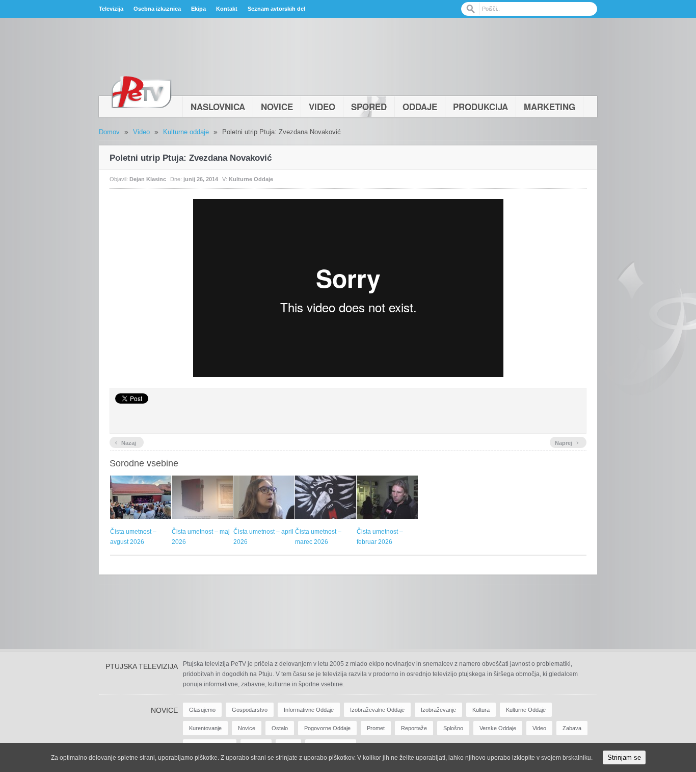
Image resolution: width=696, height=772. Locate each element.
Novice (277, 107)
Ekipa (198, 9)
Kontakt (226, 9)
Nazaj (125, 442)
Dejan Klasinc (147, 179)
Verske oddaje (497, 728)
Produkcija (480, 107)
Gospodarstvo (249, 710)
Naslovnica (218, 107)
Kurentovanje (205, 728)
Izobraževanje (438, 710)
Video (322, 107)
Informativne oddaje (309, 710)
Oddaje (420, 107)
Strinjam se (624, 757)
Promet (376, 728)
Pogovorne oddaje (327, 728)
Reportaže (414, 728)
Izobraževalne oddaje (377, 710)
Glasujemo (202, 710)
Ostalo (280, 728)
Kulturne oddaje (186, 132)
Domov (109, 132)
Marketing (549, 107)
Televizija (111, 9)
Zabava (572, 728)
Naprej (567, 442)
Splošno (453, 728)
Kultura (481, 710)
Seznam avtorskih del (276, 9)
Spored (369, 107)
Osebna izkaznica (157, 9)
